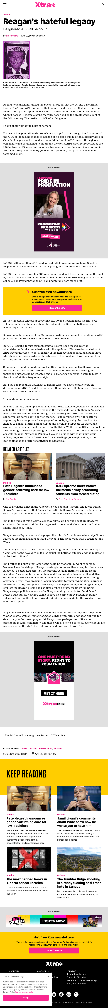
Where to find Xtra (76, 977)
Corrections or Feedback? (15, 754)
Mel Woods (11, 499)
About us (14, 971)
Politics (7, 483)
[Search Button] (103, 4)
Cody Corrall (64, 499)
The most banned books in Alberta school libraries (27, 881)
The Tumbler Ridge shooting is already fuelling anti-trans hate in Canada (79, 883)
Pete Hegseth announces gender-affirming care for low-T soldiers (27, 490)
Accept (26, 998)
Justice (60, 483)
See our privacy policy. (24, 992)
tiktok (61, 994)
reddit (68, 994)
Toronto (7, 14)
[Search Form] (103, 5)
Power (24, 748)
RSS (76, 994)
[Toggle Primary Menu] (4, 5)
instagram (54, 994)
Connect (71, 971)
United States (45, 748)
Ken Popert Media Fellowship (82, 980)
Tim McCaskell (12, 36)
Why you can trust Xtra (46, 754)
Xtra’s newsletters (76, 974)
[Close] (48, 976)
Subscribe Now (57, 308)
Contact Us (43, 971)
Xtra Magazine (45, 5)
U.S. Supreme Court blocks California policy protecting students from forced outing (77, 490)
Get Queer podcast (76, 983)
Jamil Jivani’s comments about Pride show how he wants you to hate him (76, 822)
